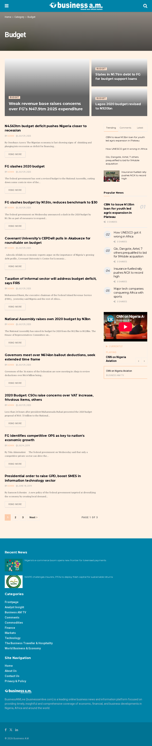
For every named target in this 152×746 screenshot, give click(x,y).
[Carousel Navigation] (141, 361)
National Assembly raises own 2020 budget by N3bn (47, 319)
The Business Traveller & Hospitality (29, 643)
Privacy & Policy (15, 681)
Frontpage (11, 602)
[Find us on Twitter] (10, 730)
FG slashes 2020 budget (25, 166)
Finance (10, 627)
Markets (10, 632)
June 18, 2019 (25, 486)
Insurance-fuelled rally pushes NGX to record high (134, 175)
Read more (17, 154)
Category (19, 17)
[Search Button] (145, 6)
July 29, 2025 (103, 116)
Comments (12, 617)
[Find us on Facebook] (6, 730)
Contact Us (12, 676)
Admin (14, 116)
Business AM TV (15, 612)
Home (8, 17)
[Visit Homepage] (76, 6)
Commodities (14, 622)
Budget (31, 17)
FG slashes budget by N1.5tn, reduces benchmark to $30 (51, 202)
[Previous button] (138, 361)
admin (11, 365)
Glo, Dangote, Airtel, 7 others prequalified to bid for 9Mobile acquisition (122, 160)
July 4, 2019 (24, 445)
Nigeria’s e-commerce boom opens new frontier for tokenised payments (65, 560)
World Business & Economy (23, 648)
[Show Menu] (7, 6)
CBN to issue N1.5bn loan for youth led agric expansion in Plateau (125, 139)
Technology (12, 638)
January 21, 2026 (31, 116)
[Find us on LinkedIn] (16, 730)
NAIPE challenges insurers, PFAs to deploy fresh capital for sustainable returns (69, 576)
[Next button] (144, 361)
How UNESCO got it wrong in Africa (126, 148)
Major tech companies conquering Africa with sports (128, 292)
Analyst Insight (14, 607)
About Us (11, 670)
